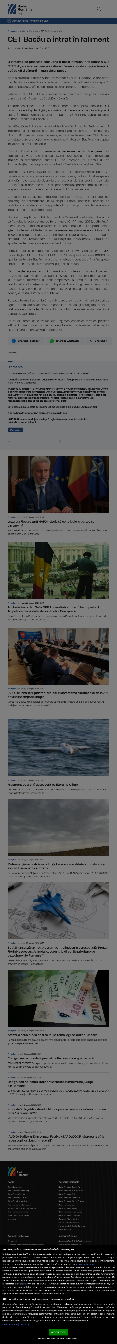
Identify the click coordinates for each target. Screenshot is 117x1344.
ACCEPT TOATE (58, 1332)
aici (24, 1284)
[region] (58, 1294)
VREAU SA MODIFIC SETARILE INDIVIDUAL (57, 1338)
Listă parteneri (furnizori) (15, 1324)
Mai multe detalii (87, 1264)
